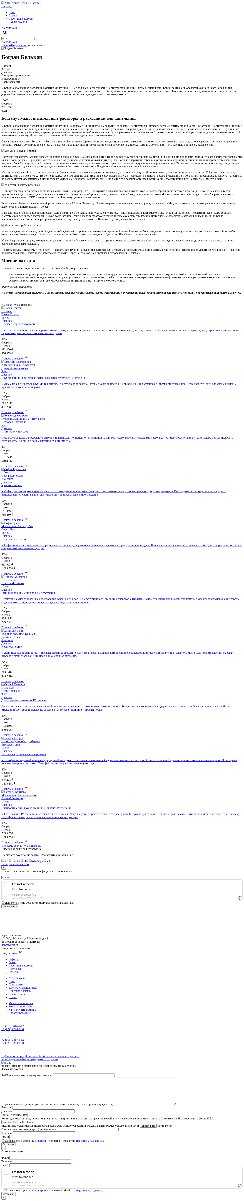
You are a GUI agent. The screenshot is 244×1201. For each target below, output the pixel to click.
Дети (12, 12)
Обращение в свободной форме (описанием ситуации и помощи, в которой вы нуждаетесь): (58, 1104)
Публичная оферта (12, 1056)
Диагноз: (7, 1111)
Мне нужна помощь (21, 1003)
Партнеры (15, 968)
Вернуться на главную (15, 864)
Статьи (13, 15)
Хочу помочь (9, 27)
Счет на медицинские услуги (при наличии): (29, 1129)
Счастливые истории (21, 18)
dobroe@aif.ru (9, 944)
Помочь (6, 358)
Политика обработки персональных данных (52, 1056)
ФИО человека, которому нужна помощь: (27, 1075)
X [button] (3, 867)
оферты (41, 1140)
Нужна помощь (18, 21)
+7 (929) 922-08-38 (12, 1029)
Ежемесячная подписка (23, 987)
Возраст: (7, 1107)
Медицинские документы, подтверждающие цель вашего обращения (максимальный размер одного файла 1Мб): (70, 1125)
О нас (12, 962)
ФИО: (5, 1157)
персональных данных (90, 1140)
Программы (16, 984)
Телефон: (7, 1133)
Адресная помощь (20, 990)
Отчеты (13, 971)
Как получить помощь (22, 1009)
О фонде (35, 2)
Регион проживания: (14, 1114)
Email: (5, 1136)
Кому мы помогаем (20, 1006)
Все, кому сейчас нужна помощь (21, 845)
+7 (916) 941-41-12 (12, 1026)
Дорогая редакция (20, 1012)
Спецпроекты (17, 994)
